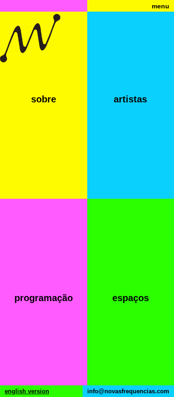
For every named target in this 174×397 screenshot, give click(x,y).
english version (27, 391)
